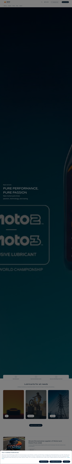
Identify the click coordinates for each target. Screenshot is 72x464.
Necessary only (44, 461)
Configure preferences (55, 461)
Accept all (66, 461)
